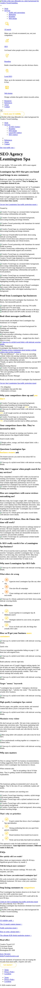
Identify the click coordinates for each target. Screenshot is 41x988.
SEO (6, 46)
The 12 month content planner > (11, 924)
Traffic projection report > (9, 928)
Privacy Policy (9, 972)
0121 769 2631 (5, 954)
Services (7, 11)
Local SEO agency (15, 133)
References (8, 103)
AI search (7, 29)
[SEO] (7, 43)
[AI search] (7, 26)
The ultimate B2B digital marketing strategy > (16, 935)
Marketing (12, 14)
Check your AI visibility (12, 114)
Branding (12, 16)
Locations (7, 974)
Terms (6, 970)
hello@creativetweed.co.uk (9, 956)
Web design (13, 18)
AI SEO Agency (14, 127)
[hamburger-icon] (1, 5)
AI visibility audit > (7, 920)
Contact (7, 107)
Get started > (8, 965)
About (6, 105)
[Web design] (7, 90)
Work (6, 9)
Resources (7, 101)
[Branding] (7, 58)
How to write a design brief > (10, 932)
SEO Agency (13, 135)
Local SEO (8, 76)
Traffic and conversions (17, 13)
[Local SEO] (7, 73)
